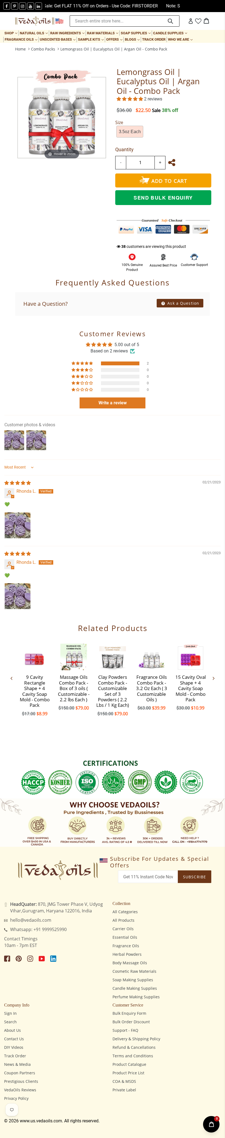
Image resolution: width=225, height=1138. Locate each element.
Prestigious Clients (21, 1081)
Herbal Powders (127, 954)
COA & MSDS (124, 1081)
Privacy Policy (16, 1098)
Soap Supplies (136, 33)
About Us (12, 1030)
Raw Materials (103, 33)
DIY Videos (13, 1047)
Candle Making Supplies (135, 988)
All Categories (125, 911)
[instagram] (22, 6)
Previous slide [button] (11, 678)
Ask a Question (182, 303)
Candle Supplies (170, 33)
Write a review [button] (113, 402)
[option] (34, 678)
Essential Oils (125, 937)
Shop (11, 33)
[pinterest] (14, 6)
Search (10, 1021)
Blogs (133, 39)
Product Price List (128, 1072)
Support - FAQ (125, 1030)
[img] (17, 483)
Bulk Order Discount (131, 1021)
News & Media (17, 1064)
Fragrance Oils (21, 39)
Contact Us (14, 1038)
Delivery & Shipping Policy (136, 1038)
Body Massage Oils (130, 962)
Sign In (10, 1013)
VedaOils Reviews (20, 1089)
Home (20, 49)
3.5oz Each (130, 131)
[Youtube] (30, 6)
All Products (123, 920)
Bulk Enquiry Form (129, 1013)
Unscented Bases (58, 39)
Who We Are (181, 39)
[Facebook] (6, 6)
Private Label (124, 1089)
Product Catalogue (129, 1064)
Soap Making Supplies (133, 979)
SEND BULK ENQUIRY (163, 197)
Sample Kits (91, 39)
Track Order (153, 39)
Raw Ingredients (68, 33)
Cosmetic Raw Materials (134, 971)
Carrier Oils (123, 928)
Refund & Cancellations (134, 1047)
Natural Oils (34, 33)
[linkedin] (38, 6)
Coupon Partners (19, 1072)
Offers (114, 39)
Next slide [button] (213, 678)
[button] (130, 99)
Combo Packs (43, 49)
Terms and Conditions (133, 1055)
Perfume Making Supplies (136, 996)
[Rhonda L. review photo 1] (17, 525)
